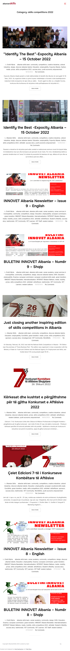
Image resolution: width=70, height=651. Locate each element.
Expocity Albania (54, 67)
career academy (48, 211)
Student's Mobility (55, 218)
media (8, 69)
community (34, 64)
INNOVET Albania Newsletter (24, 216)
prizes (13, 69)
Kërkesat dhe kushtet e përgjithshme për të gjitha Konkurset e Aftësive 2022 (35, 402)
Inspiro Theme (56, 644)
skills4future (45, 218)
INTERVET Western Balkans (56, 216)
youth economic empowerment (52, 69)
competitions (42, 64)
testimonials (10, 221)
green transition (10, 216)
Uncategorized (26, 338)
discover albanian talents (24, 67)
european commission (59, 214)
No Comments (39, 72)
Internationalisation (41, 216)
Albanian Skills (11, 138)
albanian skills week (36, 211)
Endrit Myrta (11, 64)
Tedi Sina (28, 649)
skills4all (22, 143)
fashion (63, 67)
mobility (10, 218)
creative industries (53, 64)
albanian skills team (23, 64)
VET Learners (30, 221)
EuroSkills (25, 335)
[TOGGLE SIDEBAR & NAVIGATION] (65, 4)
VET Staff (39, 221)
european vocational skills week (44, 277)
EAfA (55, 274)
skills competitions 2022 (24, 69)
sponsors (8, 338)
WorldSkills (46, 338)
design (13, 67)
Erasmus (16, 277)
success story (36, 69)
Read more (36, 88)
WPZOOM (64, 644)
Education (36, 67)
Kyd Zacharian (19, 649)
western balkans (48, 221)
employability (44, 67)
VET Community (20, 221)
